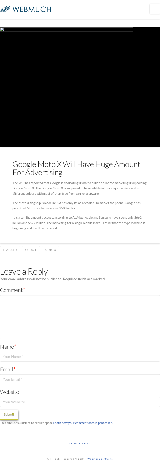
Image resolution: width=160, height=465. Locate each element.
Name (8, 346)
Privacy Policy (80, 443)
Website (9, 392)
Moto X (50, 250)
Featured (10, 250)
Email (8, 369)
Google (31, 250)
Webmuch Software (100, 459)
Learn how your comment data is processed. (83, 423)
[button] (155, 9)
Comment (12, 290)
